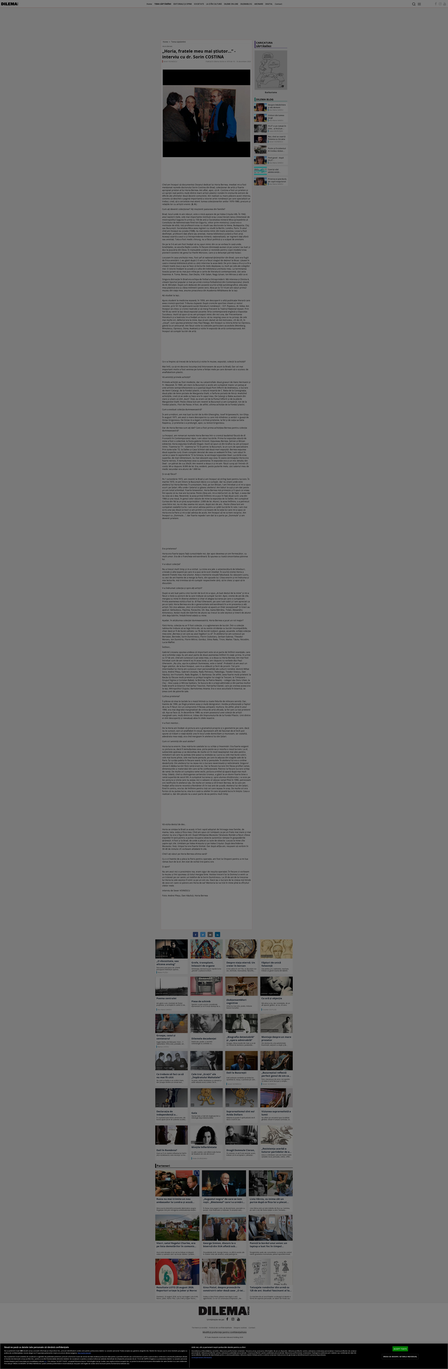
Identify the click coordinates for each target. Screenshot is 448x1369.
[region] (224, 1356)
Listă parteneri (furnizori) (202, 1357)
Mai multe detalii (84, 1353)
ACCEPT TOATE (400, 1349)
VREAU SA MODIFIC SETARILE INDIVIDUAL (400, 1356)
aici (45, 1361)
